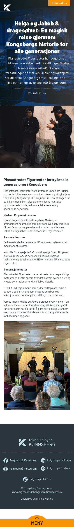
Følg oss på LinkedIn (59, 460)
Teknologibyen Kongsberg (37, 442)
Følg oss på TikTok (40, 479)
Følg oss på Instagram (23, 468)
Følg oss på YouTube (59, 468)
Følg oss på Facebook (23, 460)
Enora (49, 498)
